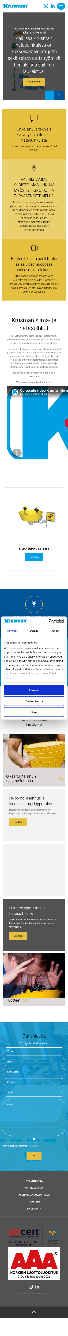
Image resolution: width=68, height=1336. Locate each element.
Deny (34, 712)
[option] (34, 56)
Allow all (34, 690)
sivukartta (34, 1208)
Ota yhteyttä (34, 1181)
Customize (32, 700)
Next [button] (59, 95)
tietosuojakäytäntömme (15, 1145)
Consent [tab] (12, 630)
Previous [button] (49, 95)
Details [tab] (34, 630)
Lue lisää (17, 822)
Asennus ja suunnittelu (34, 1195)
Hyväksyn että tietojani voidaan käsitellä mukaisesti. (22, 1144)
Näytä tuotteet (34, 81)
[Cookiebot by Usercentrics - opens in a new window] (49, 621)
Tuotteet (34, 1201)
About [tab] (56, 630)
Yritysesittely (34, 1188)
